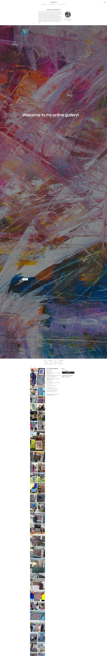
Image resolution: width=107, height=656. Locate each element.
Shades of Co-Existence (58, 362)
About (6, 26)
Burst (56, 360)
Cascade (46, 362)
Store (2, 26)
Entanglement (61, 360)
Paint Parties (50, 360)
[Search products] (104, 2)
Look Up (45, 360)
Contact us (10, 26)
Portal (51, 362)
